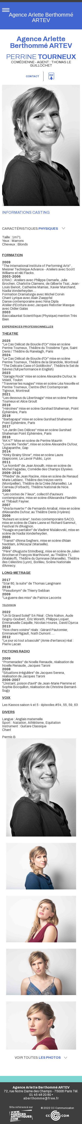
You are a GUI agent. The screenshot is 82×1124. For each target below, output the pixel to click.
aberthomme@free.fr (41, 1098)
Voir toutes (38, 1057)
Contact (32, 76)
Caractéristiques (30, 228)
